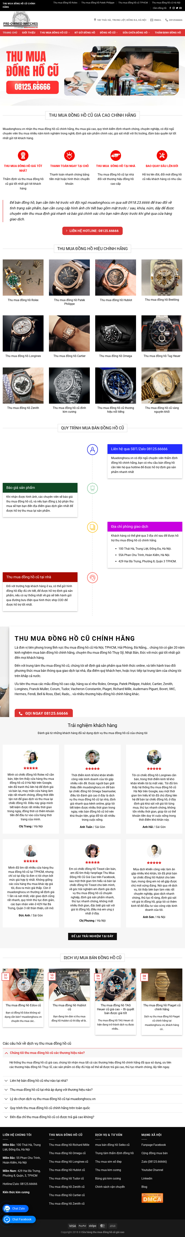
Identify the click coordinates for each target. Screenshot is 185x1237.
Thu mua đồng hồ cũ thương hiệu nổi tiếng (115, 409)
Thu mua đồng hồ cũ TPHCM (133, 2)
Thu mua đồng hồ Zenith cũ (67, 1187)
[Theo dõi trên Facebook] (170, 8)
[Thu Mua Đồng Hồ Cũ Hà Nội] (21, 20)
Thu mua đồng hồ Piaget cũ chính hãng (161, 1007)
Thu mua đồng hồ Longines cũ (68, 1161)
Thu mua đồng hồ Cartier (69, 356)
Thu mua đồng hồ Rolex (65, 2)
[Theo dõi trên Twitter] (177, 8)
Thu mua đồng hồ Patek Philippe (97, 2)
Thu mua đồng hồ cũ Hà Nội (166, 2)
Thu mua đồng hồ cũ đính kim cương (69, 409)
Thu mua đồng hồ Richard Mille (69, 1145)
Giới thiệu (28, 32)
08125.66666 (28, 1184)
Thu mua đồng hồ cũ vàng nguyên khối (162, 409)
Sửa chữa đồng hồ (135, 32)
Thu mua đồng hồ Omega (115, 356)
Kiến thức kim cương (16, 1192)
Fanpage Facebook (153, 1145)
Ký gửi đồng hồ (85, 32)
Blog (144, 1187)
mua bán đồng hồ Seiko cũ (112, 1145)
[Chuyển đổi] (6, 1053)
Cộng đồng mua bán (154, 1153)
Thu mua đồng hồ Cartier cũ (67, 1195)
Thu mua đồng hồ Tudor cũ (66, 1178)
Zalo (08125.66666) (154, 1161)
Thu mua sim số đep (108, 1161)
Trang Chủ (10, 32)
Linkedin (146, 1178)
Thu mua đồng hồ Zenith (23, 408)
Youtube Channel (152, 1170)
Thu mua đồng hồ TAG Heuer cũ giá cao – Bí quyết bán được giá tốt (115, 1009)
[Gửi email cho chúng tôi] (180, 8)
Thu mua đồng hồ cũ (53, 32)
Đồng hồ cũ (107, 32)
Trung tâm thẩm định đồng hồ (114, 1153)
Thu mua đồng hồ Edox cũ (23, 1005)
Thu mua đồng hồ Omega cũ (67, 1153)
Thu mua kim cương (108, 1170)
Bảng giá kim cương (108, 1178)
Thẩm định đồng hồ (168, 32)
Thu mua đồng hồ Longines (23, 356)
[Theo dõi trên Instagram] (174, 8)
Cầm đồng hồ (159, 8)
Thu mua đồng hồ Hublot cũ (69, 1007)
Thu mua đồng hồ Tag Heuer (162, 356)
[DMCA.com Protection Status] (152, 1197)
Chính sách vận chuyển (110, 1187)
